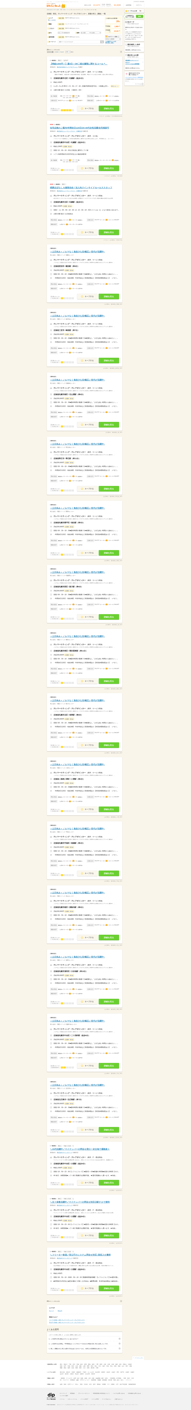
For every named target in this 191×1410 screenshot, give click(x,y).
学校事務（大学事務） (116, 1378)
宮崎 (88, 1368)
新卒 (94, 1384)
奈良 (120, 1364)
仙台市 (61, 1374)
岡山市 (77, 1374)
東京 (61, 1364)
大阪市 (113, 1372)
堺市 (118, 1372)
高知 (65, 1368)
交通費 (104, 1384)
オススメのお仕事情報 (132, 62)
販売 (128, 1378)
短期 (61, 1384)
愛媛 (61, 1368)
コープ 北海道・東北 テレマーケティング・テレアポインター (67, 1320)
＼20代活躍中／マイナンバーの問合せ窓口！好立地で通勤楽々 (80, 1149)
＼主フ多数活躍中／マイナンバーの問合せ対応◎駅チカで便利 (80, 1202)
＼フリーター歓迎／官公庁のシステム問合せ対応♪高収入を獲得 (80, 1255)
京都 (112, 1364)
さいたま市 (91, 1372)
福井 (103, 1366)
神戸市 (122, 1372)
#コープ (51, 1311)
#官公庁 (60, 1311)
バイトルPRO (95, 1399)
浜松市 (108, 1372)
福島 (80, 1366)
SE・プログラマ (64, 1380)
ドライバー (129, 1380)
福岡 (69, 1368)
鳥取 (115, 1366)
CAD (132, 1378)
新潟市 (67, 1374)
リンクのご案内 (64, 1395)
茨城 (78, 1364)
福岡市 (82, 1374)
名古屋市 (97, 1372)
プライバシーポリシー (84, 1393)
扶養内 (113, 1384)
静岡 (101, 1364)
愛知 (89, 1364)
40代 (90, 1384)
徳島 (131, 1366)
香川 (127, 1366)
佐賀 (73, 1368)
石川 (100, 1366)
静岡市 (103, 1372)
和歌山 (125, 1364)
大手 (117, 1384)
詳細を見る (109, 108)
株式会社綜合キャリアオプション (67, 67)
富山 (96, 1366)
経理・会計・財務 (78, 1378)
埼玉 (74, 1364)
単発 (65, 1384)
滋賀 (116, 1364)
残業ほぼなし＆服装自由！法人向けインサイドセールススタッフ (81, 187)
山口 (123, 1366)
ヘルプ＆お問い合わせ (119, 1393)
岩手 (65, 1366)
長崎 (76, 1368)
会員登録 (128, 5)
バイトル (62, 1399)
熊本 (80, 1368)
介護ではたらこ (119, 1399)
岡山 (111, 1366)
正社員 (86, 1384)
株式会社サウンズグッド (64, 1152)
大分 (84, 1368)
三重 (97, 1364)
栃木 (81, 1364)
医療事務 (93, 1380)
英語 (81, 1384)
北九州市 (87, 1374)
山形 (76, 1366)
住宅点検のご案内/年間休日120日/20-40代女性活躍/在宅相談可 (79, 128)
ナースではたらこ (107, 1399)
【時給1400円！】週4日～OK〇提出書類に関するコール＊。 (79, 64)
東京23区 (62, 1372)
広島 (107, 1366)
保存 (139, 16)
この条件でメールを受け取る (110, 42)
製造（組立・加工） (119, 1380)
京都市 (127, 1372)
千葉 (70, 1364)
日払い (77, 1384)
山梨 (84, 1366)
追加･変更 (61, 18)
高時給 (99, 1384)
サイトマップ (63, 1393)
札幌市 (132, 1372)
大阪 (105, 1364)
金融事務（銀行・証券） (102, 1378)
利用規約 (72, 1393)
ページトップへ (139, 1358)
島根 (119, 1366)
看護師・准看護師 (102, 1380)
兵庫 (109, 1364)
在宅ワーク (71, 1384)
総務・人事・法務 (89, 1378)
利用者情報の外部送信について (101, 1393)
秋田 (73, 1366)
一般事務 (62, 1378)
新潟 (92, 1366)
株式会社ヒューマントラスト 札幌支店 (69, 131)
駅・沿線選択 (52, 20)
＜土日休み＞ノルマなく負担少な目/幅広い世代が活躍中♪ (77, 251)
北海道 (130, 1364)
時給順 (62, 52)
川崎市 (73, 1372)
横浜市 (68, 1372)
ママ (108, 1384)
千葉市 (84, 1372)
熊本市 (93, 1374)
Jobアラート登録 (112, 36)
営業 (125, 1378)
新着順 (56, 52)
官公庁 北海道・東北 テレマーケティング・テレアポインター (67, 1322)
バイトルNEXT (84, 1399)
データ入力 (69, 1378)
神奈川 (65, 1364)
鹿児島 (92, 1368)
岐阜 (93, 1364)
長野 (88, 1366)
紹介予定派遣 (123, 1384)
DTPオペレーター (85, 1380)
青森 (61, 1366)
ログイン (139, 5)
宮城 (69, 1366)
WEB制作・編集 (74, 1380)
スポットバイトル (72, 1399)
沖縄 (97, 1368)
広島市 (72, 1374)
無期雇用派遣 (132, 1384)
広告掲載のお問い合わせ (134, 1393)
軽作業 (110, 1380)
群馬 (85, 1364)
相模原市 (78, 1372)
